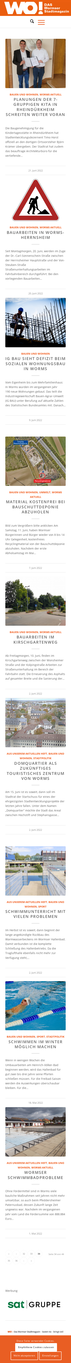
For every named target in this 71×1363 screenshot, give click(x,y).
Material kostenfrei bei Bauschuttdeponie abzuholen (35, 507)
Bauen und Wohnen (24, 94)
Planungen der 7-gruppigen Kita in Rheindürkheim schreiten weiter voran (35, 107)
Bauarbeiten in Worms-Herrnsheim (35, 235)
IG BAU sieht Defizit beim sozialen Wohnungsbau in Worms (35, 363)
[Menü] (39, 22)
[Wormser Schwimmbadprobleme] (35, 1132)
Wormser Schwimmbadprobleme (35, 1175)
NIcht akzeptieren (24, 1355)
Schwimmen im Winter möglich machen (35, 1044)
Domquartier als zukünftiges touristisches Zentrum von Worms (35, 771)
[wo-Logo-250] (35, 8)
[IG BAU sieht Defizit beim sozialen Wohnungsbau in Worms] (35, 322)
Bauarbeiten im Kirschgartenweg (35, 639)
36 (16, 1260)
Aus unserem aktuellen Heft (27, 753)
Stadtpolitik (42, 758)
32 (24, 1253)
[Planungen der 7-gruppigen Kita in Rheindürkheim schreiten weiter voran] (35, 63)
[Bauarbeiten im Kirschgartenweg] (35, 601)
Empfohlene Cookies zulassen (36, 1347)
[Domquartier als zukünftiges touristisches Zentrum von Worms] (35, 722)
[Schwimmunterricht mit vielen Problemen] (35, 871)
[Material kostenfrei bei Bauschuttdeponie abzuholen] (35, 461)
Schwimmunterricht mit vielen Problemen (35, 914)
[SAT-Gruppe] (34, 1304)
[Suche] (30, 21)
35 (9, 1260)
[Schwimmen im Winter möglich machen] (35, 1005)
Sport (42, 906)
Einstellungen (50, 1355)
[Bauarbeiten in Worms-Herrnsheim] (35, 200)
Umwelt (44, 492)
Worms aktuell (51, 94)
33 (31, 1253)
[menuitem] (30, 22)
